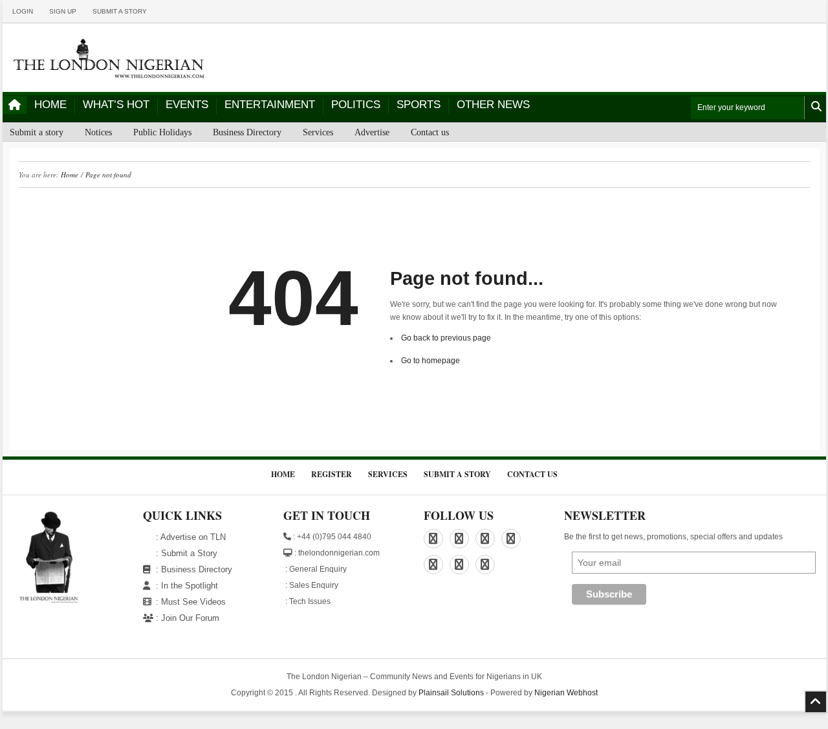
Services (318, 132)
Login (22, 11)
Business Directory (247, 132)
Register (331, 474)
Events (187, 104)
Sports (419, 104)
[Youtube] (485, 564)
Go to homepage (430, 360)
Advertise (371, 132)
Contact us (430, 132)
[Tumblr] (459, 564)
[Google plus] (511, 538)
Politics (355, 104)
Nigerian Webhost (566, 692)
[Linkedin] (459, 538)
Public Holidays (162, 132)
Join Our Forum (190, 618)
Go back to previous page (446, 337)
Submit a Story (189, 553)
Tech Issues (310, 601)
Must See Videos (193, 602)
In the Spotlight (189, 585)
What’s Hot (116, 104)
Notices (98, 132)
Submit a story (120, 11)
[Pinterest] (485, 538)
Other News (493, 104)
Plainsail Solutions (451, 692)
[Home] (15, 105)
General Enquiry (318, 569)
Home (50, 104)
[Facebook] (433, 538)
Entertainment (269, 104)
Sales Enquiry (313, 585)
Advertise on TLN (193, 537)
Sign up (62, 11)
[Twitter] (433, 564)
